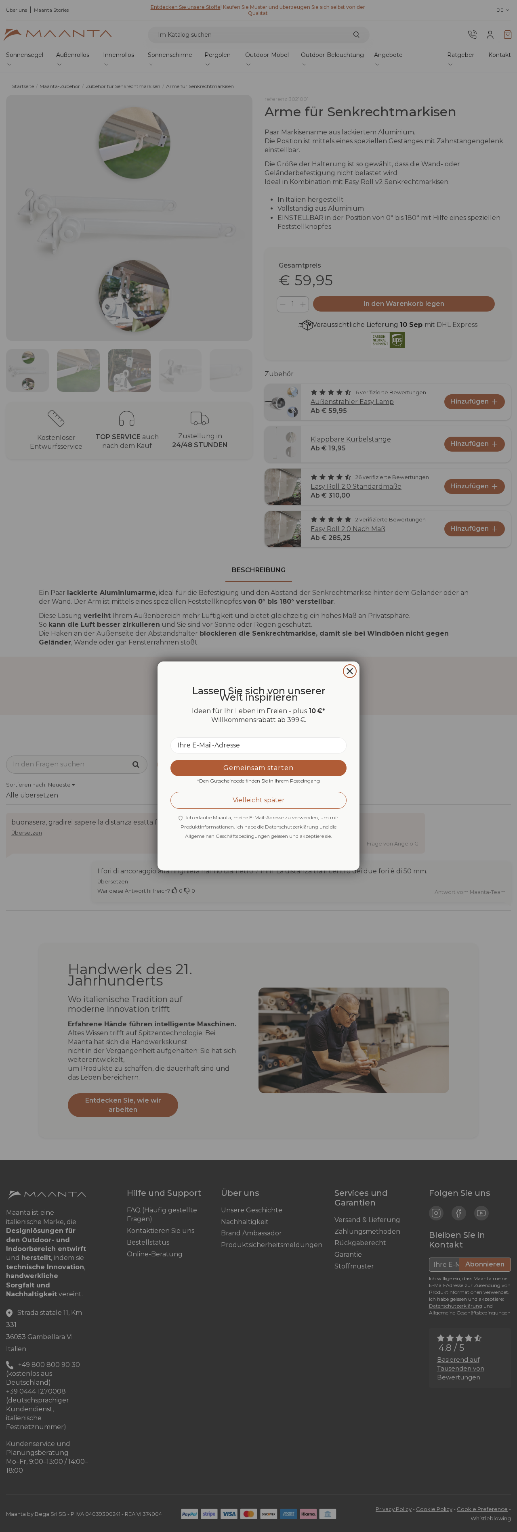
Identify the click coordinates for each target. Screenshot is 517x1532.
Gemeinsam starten (258, 768)
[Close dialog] (349, 671)
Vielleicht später (259, 800)
